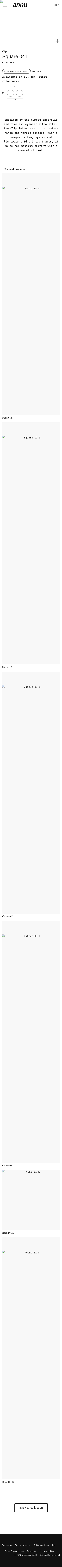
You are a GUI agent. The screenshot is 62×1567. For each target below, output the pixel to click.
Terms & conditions (14, 1551)
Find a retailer (23, 1545)
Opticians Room (41, 1545)
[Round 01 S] (31, 1358)
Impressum (31, 1551)
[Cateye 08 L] (31, 1042)
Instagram (7, 1545)
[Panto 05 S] (31, 294)
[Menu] (6, 5)
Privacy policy (46, 1551)
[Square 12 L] (31, 543)
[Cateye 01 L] (31, 793)
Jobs (54, 1545)
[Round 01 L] (31, 1200)
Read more (36, 71)
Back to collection (31, 1507)
